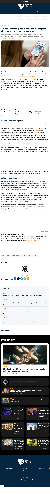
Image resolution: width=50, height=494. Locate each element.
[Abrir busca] (37, 11)
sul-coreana (9, 112)
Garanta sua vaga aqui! (32, 240)
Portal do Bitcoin (25, 6)
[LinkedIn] (28, 480)
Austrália (37, 130)
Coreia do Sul (13, 255)
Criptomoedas (5, 25)
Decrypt (25, 276)
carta (8, 79)
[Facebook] (17, 480)
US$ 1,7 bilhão (38, 112)
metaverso (22, 76)
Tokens (35, 255)
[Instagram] (25, 480)
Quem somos (9, 468)
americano (26, 143)
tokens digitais (31, 76)
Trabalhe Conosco (25, 471)
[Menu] (41, 11)
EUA (24, 255)
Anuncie (25, 468)
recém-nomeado (6, 81)
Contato (9, 471)
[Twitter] (21, 480)
